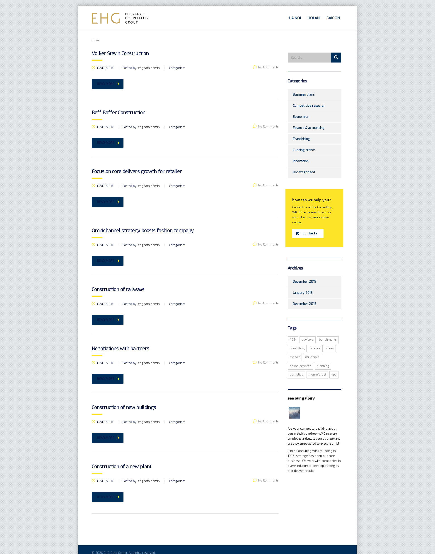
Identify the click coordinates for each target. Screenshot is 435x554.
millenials (312, 357)
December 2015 (304, 304)
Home (95, 40)
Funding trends (304, 150)
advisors (308, 340)
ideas (330, 348)
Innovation (301, 161)
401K (293, 340)
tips (333, 374)
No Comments (268, 67)
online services (300, 366)
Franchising (301, 139)
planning (323, 366)
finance (315, 348)
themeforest (317, 374)
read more (105, 84)
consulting (297, 348)
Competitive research (309, 106)
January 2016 (303, 293)
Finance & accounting (309, 128)
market (295, 357)
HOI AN (314, 18)
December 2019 (304, 281)
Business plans (304, 94)
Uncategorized (304, 172)
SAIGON (333, 18)
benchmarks (328, 340)
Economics (301, 117)
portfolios (296, 374)
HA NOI (295, 18)
